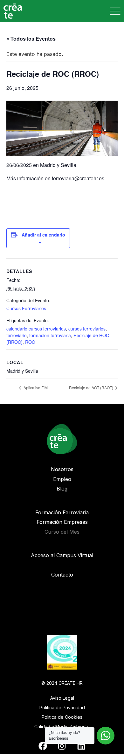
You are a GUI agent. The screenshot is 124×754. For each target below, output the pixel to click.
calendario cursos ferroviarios (36, 328)
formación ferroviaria (50, 335)
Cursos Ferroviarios (26, 308)
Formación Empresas (62, 522)
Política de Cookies (62, 717)
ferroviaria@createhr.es (78, 178)
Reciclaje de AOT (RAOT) (91, 387)
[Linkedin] (81, 746)
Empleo (62, 479)
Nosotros (62, 469)
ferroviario (16, 335)
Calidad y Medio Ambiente (62, 726)
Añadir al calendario (43, 234)
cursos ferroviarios (87, 328)
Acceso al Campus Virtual (62, 555)
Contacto (62, 574)
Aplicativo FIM (35, 387)
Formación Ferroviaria (62, 512)
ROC (30, 342)
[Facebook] (43, 746)
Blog (62, 488)
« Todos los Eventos (31, 38)
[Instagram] (62, 746)
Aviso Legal (62, 698)
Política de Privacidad (62, 707)
